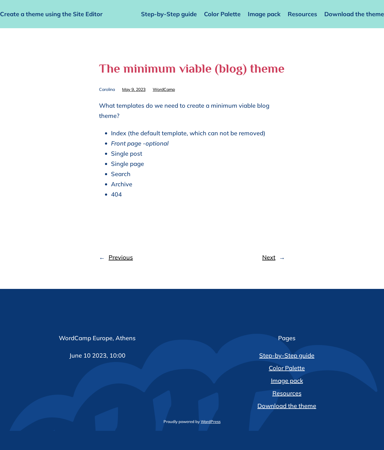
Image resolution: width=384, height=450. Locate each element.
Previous (121, 257)
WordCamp (164, 89)
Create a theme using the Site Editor (51, 14)
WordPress (210, 421)
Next (268, 257)
